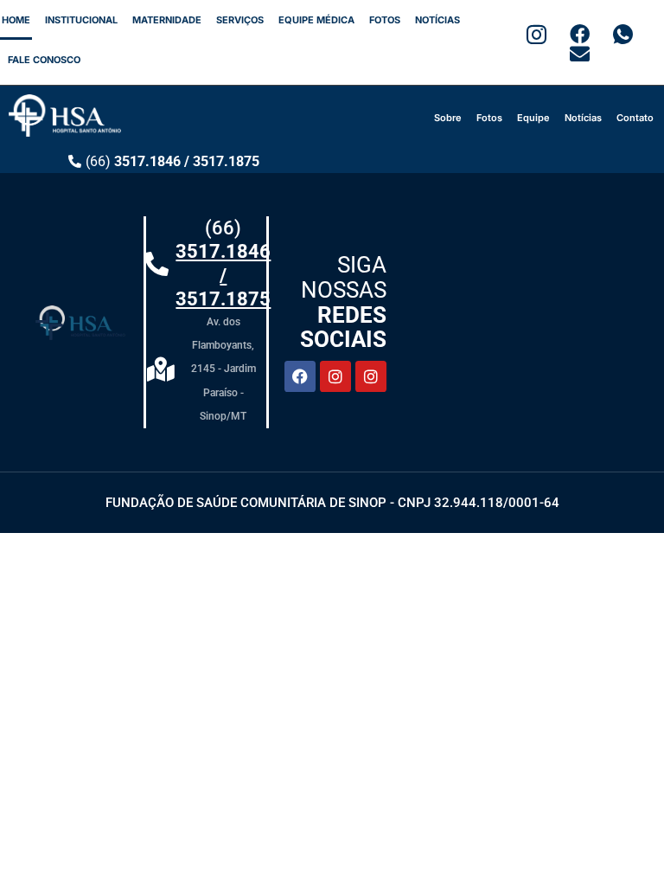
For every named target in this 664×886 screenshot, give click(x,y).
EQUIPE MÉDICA (316, 20)
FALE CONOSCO (44, 60)
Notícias (583, 118)
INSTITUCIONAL (81, 20)
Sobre (448, 118)
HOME (16, 20)
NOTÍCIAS (437, 20)
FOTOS (384, 20)
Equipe (533, 118)
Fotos (489, 118)
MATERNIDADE (166, 20)
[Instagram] (335, 376)
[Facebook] (300, 376)
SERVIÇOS (240, 20)
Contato (635, 118)
